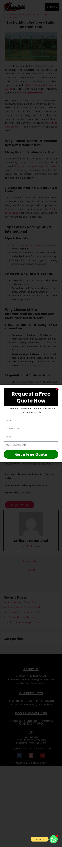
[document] (31, 423)
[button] (58, 389)
